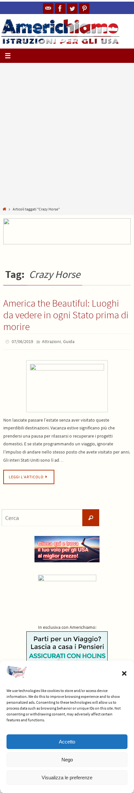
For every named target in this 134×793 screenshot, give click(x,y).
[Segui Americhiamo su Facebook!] (60, 8)
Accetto (67, 741)
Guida (68, 341)
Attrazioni (51, 341)
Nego (67, 759)
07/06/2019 (22, 341)
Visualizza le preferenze (67, 777)
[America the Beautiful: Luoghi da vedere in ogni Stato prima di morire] (67, 385)
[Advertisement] (67, 136)
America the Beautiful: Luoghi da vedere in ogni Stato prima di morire (65, 315)
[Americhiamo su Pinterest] (84, 8)
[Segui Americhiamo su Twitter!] (72, 8)
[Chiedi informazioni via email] (48, 8)
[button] (124, 673)
